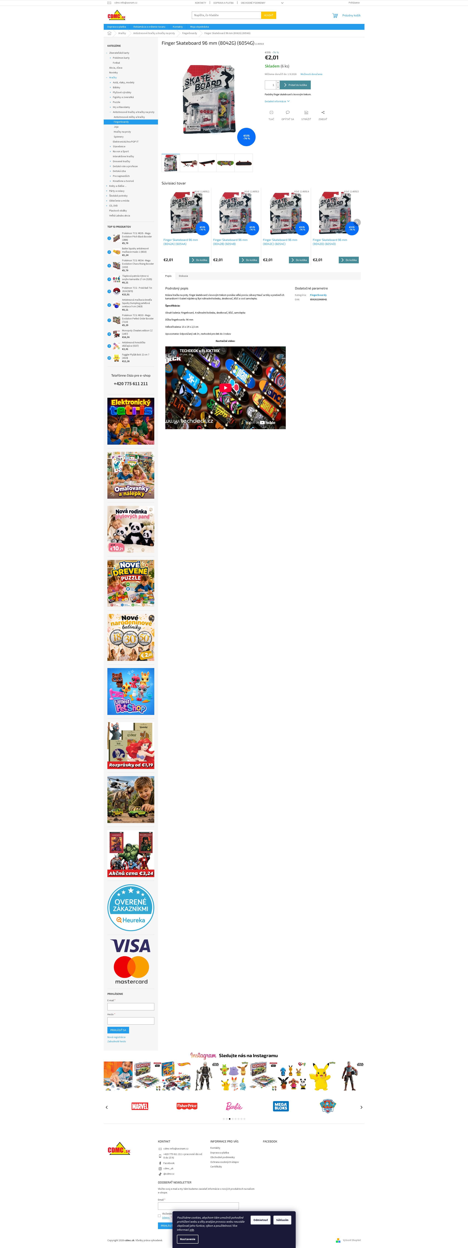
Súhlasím (282, 1220)
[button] (224, 1119)
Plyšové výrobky (122, 92)
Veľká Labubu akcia (119, 216)
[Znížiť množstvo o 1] (278, 87)
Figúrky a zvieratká (123, 97)
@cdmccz (168, 1174)
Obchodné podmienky (253, 3)
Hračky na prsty (122, 132)
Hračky (113, 77)
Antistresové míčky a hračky (129, 117)
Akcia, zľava (115, 68)
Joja (116, 127)
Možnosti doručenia (311, 74)
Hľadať (268, 15)
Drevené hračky (121, 161)
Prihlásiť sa (118, 1030)
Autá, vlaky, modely (123, 82)
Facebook (169, 1163)
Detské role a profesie (125, 166)
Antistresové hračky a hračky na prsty (133, 112)
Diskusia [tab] (183, 276)
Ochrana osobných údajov (224, 1162)
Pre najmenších (121, 176)
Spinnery (119, 137)
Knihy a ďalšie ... (118, 186)
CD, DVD (113, 206)
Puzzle (116, 102)
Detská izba (119, 171)
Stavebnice (119, 146)
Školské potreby (118, 196)
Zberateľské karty (119, 53)
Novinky (113, 72)
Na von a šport (121, 151)
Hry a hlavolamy (121, 107)
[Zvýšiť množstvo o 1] (278, 83)
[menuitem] (117, 27)
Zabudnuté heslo (116, 1041)
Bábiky (116, 87)
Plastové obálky (118, 211)
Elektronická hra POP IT (126, 142)
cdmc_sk (168, 1168)
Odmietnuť (260, 1220)
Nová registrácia (116, 1037)
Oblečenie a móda (119, 201)
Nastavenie (187, 1239)
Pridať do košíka (298, 84)
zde (192, 1230)
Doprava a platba (223, 3)
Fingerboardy (121, 122)
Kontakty (200, 3)
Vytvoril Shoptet (352, 1240)
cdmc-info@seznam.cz (175, 1149)
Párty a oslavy (116, 191)
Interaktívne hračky (123, 156)
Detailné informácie (275, 101)
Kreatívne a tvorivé (123, 181)
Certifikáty (216, 1167)
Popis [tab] (168, 276)
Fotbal (116, 63)
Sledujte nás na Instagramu (248, 1055)
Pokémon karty (121, 58)
